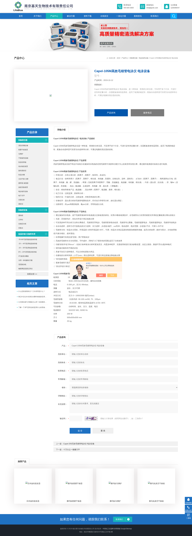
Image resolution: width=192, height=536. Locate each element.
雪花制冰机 (22, 264)
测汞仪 (20, 204)
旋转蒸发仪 (22, 170)
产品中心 (54, 16)
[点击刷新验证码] (91, 418)
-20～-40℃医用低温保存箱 (27, 244)
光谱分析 (21, 200)
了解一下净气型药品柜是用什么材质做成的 (33, 307)
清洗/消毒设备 (23, 145)
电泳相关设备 (144, 58)
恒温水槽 (21, 175)
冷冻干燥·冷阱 (23, 179)
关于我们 (37, 16)
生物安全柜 (22, 224)
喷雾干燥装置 (23, 150)
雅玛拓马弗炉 (115, 501)
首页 (21, 16)
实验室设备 (22, 210)
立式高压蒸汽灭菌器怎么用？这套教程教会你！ (33, 302)
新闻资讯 (138, 16)
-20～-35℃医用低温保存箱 (27, 248)
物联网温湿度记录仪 (25, 269)
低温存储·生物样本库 (26, 234)
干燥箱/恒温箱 (23, 158)
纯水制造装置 (23, 166)
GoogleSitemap (126, 529)
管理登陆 (117, 529)
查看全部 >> (32, 274)
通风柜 (20, 215)
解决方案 (71, 16)
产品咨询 (111, 113)
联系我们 (154, 16)
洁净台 (20, 220)
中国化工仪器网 (108, 529)
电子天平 (21, 196)
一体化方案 (121, 16)
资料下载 (88, 16)
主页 (118, 58)
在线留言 (104, 16)
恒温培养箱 (22, 162)
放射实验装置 (23, 187)
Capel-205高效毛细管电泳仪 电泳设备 (78, 444)
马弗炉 (20, 154)
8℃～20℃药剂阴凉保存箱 (27, 252)
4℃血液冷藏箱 (23, 256)
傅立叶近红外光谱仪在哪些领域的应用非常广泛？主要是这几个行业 (33, 297)
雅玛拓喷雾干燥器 (74, 501)
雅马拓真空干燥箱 (156, 501)
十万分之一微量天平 (71, 449)
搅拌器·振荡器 (23, 183)
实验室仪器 (133, 58)
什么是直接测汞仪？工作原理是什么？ (31, 291)
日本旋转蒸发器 (33, 501)
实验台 (20, 228)
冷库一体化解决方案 (25, 260)
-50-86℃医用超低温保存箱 (27, 239)
